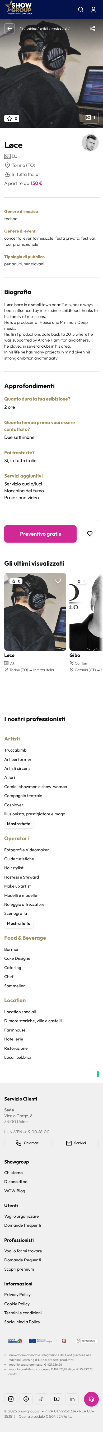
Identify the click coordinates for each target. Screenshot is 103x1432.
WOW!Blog (14, 1190)
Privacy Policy (17, 1294)
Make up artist (17, 886)
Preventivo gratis (40, 533)
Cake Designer (18, 958)
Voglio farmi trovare (23, 1250)
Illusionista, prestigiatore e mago (34, 813)
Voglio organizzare (21, 1216)
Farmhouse (15, 1030)
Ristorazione (16, 1048)
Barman (12, 949)
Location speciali (20, 1011)
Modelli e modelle (20, 895)
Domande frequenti (22, 1225)
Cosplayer (14, 804)
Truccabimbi (15, 750)
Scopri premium (19, 1269)
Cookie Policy (17, 1303)
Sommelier (14, 985)
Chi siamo (13, 1172)
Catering (12, 967)
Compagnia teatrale (23, 795)
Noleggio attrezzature (24, 904)
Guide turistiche (19, 858)
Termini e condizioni (23, 1312)
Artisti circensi (17, 768)
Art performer (18, 759)
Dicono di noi (16, 1181)
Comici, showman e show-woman (35, 786)
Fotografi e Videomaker (26, 849)
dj (66, 28)
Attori (9, 777)
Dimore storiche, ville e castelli (33, 1020)
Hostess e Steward (21, 877)
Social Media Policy (22, 1321)
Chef (8, 976)
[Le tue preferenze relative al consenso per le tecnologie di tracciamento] (98, 1074)
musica (56, 28)
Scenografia (15, 913)
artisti (44, 28)
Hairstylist (14, 867)
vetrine (31, 28)
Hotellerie (13, 1039)
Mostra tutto (18, 823)
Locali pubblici (17, 1057)
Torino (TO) (23, 165)
